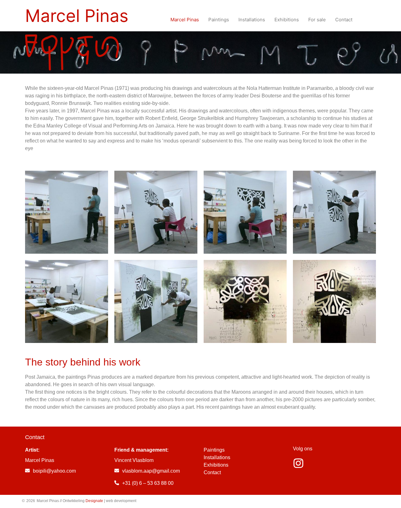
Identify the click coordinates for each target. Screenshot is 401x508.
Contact (212, 472)
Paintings (214, 450)
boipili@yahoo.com (54, 471)
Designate (94, 501)
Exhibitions (216, 465)
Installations (217, 457)
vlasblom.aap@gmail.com (151, 471)
